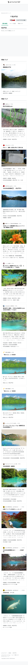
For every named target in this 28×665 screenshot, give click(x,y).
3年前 (12, 352)
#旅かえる (5, 382)
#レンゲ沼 (5, 255)
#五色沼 (9, 139)
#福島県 (5, 178)
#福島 (18, 300)
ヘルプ (12, 655)
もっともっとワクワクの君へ (10, 423)
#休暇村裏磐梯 (18, 255)
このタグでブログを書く (21, 20)
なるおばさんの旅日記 (9, 305)
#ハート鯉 (20, 180)
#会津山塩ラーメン (14, 346)
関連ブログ (20, 23)
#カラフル (9, 300)
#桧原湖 (14, 178)
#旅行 (13, 91)
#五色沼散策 (13, 499)
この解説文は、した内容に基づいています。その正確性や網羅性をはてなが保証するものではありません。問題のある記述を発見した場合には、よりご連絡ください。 (8, 31)
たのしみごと (7, 145)
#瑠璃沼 (5, 300)
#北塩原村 (5, 342)
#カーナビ (15, 257)
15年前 (23, 590)
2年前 (12, 145)
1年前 (12, 104)
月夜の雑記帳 (7, 352)
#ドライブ (18, 91)
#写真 (4, 91)
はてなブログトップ (5, 656)
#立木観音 (5, 541)
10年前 (23, 547)
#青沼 (19, 298)
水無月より (7, 104)
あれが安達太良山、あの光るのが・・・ (13, 506)
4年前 (19, 423)
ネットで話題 (13, 23)
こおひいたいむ (8, 64)
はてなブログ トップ (7, 13)
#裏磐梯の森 (11, 255)
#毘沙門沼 (5, 93)
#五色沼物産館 (6, 346)
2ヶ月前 (13, 64)
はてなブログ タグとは (5, 655)
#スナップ (8, 91)
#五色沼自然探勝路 (7, 180)
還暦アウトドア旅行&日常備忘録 (11, 223)
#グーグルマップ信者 (8, 257)
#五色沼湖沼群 (6, 458)
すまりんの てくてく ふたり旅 (11, 463)
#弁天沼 (19, 342)
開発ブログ (17, 655)
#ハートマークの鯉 (12, 584)
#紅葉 (9, 541)
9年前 (23, 506)
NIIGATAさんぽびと (9, 186)
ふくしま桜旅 (7, 263)
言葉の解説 (4, 23)
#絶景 (14, 300)
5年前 (19, 463)
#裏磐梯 (10, 93)
